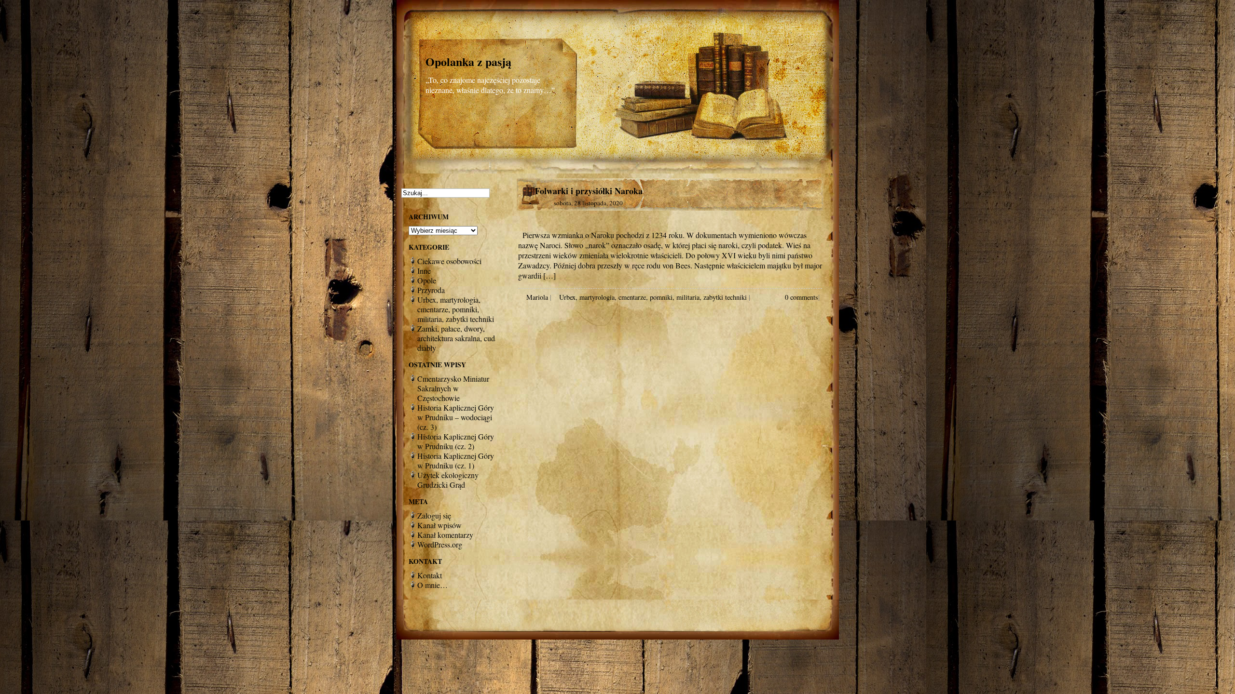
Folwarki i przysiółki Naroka (589, 191)
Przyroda (431, 290)
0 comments (801, 297)
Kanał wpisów (439, 525)
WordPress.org (439, 544)
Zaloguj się (434, 515)
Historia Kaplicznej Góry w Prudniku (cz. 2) (455, 441)
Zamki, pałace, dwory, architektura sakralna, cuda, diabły (458, 338)
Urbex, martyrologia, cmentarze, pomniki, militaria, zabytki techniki (653, 297)
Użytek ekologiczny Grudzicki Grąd (448, 480)
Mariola (537, 297)
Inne (424, 271)
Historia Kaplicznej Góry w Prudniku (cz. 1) (455, 460)
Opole (426, 280)
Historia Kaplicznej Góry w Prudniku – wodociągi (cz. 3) (455, 417)
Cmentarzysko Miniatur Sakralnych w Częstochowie (453, 388)
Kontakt (429, 575)
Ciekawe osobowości (449, 261)
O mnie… (432, 585)
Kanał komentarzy (445, 535)
